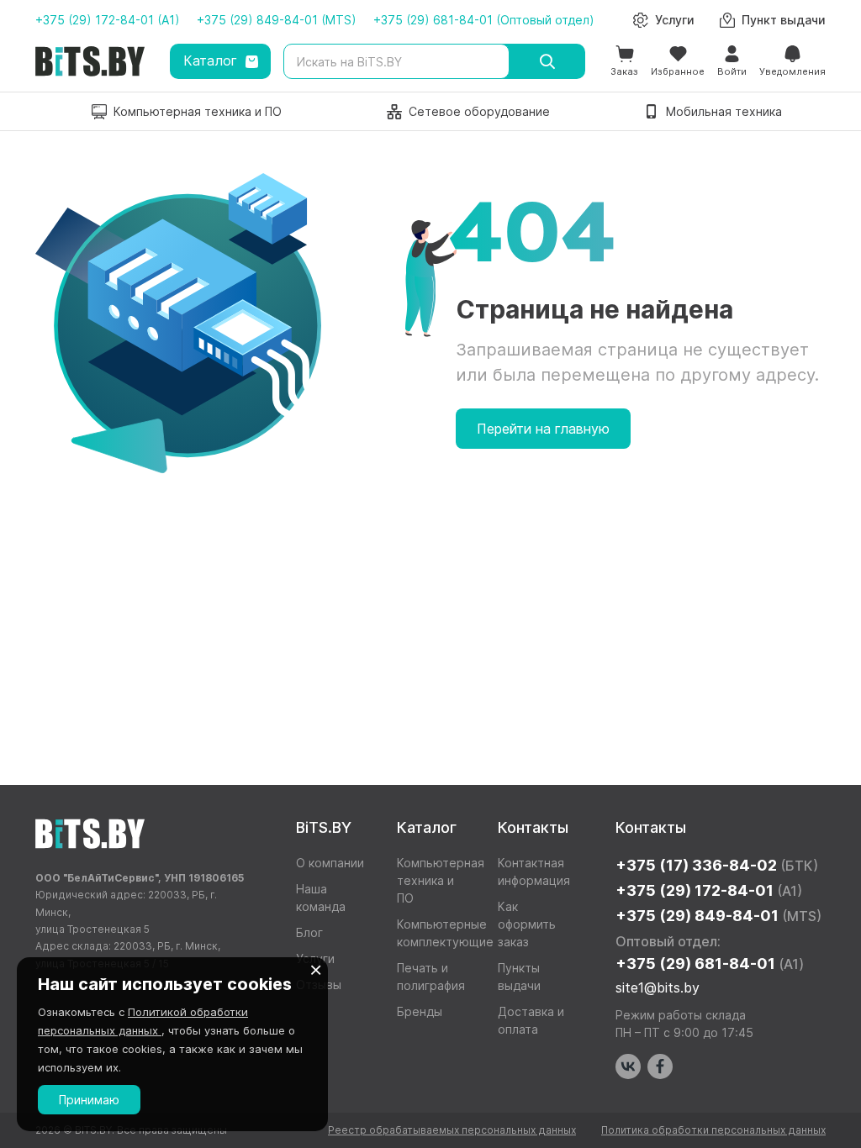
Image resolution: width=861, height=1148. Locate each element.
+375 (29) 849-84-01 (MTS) (277, 20)
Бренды (419, 1011)
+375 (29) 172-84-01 (708, 890)
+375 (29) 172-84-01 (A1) (107, 20)
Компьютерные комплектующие (435, 933)
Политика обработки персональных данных (713, 1130)
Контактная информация (534, 871)
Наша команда (321, 898)
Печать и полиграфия (431, 977)
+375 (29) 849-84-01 (718, 915)
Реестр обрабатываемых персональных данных (452, 1130)
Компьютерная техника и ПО (435, 880)
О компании (330, 863)
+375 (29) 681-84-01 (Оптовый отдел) (483, 20)
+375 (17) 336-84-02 (716, 865)
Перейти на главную (543, 428)
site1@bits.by (657, 987)
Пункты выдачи (519, 977)
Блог (309, 932)
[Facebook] (660, 1066)
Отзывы (318, 984)
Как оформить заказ (527, 924)
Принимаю (89, 1100)
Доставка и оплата (531, 1020)
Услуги (315, 958)
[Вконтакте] (628, 1066)
